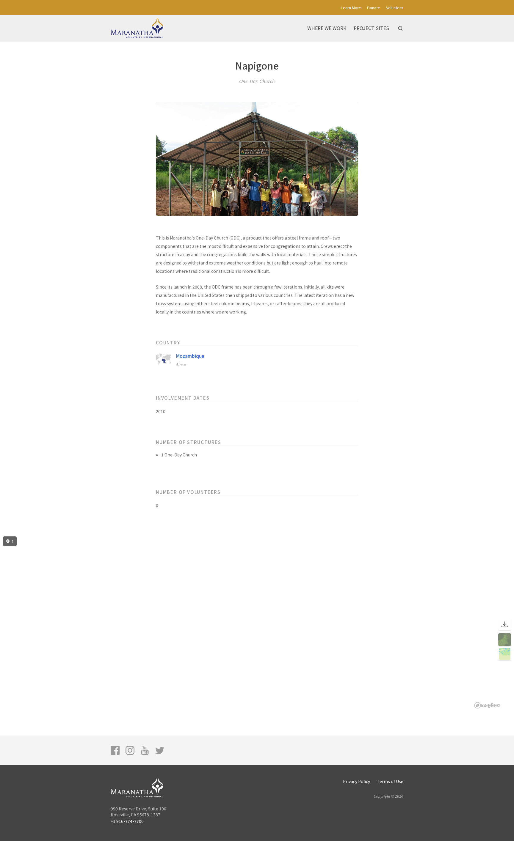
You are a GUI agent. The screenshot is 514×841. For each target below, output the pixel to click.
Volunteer (394, 7)
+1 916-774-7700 (127, 821)
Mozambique (190, 356)
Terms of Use (390, 781)
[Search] (400, 28)
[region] (257, 622)
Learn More (351, 7)
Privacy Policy (356, 781)
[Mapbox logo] (487, 705)
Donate (373, 7)
